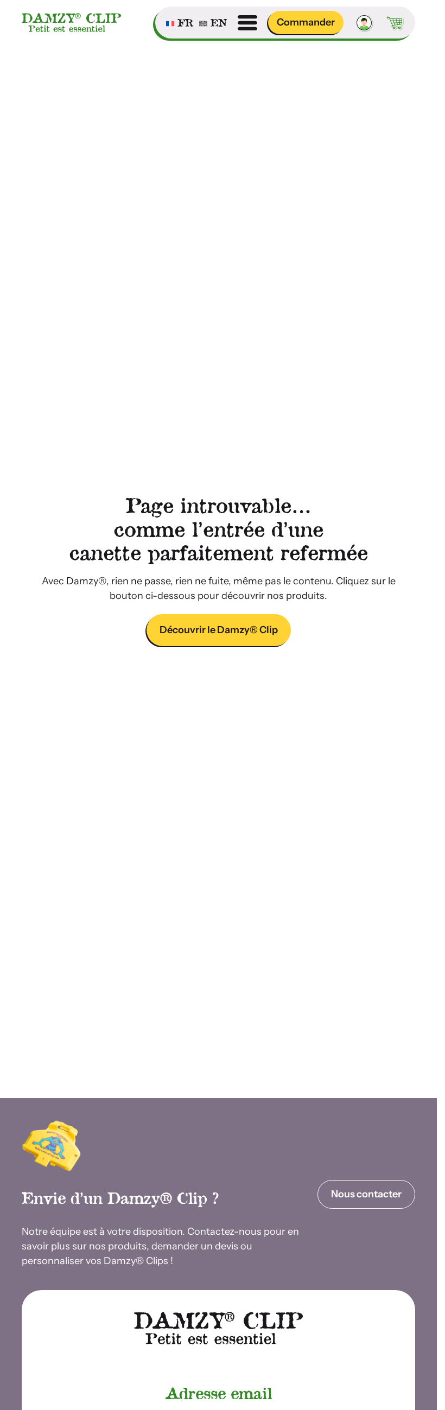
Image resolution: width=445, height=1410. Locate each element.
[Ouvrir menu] (247, 23)
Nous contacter (366, 1194)
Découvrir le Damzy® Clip (219, 630)
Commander (306, 22)
